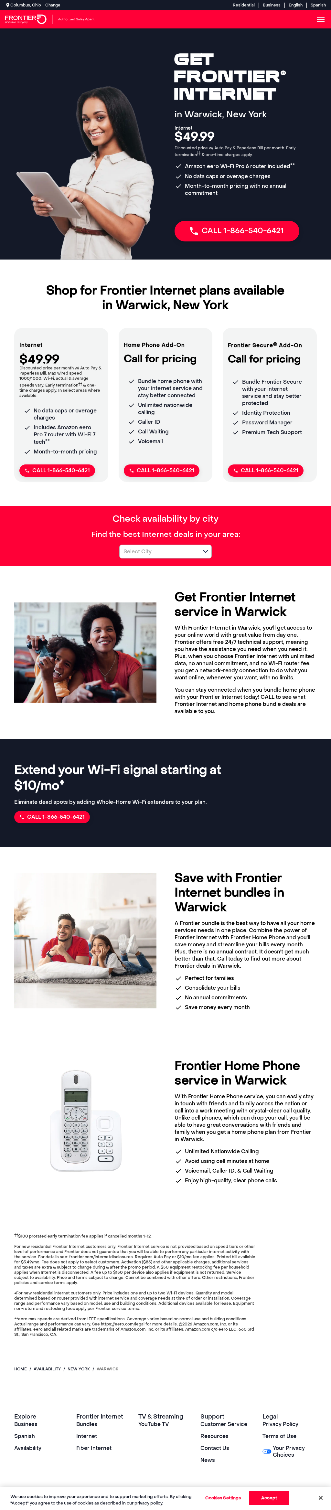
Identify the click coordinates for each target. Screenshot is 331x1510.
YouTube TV (153, 1424)
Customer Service (223, 1424)
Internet (86, 1436)
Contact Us (214, 1448)
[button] (205, 551)
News (207, 1460)
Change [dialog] (52, 5)
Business (272, 5)
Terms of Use (279, 1436)
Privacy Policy (280, 1424)
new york (79, 1369)
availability (47, 1369)
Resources (214, 1436)
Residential (244, 5)
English (296, 5)
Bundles (86, 1424)
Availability (27, 1448)
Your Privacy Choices (289, 1451)
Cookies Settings (223, 1498)
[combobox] (158, 551)
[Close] (321, 1498)
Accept (269, 1498)
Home (20, 1369)
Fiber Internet (94, 1448)
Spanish (318, 5)
